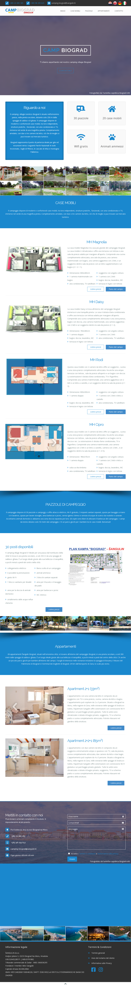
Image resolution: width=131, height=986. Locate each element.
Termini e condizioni (87, 853)
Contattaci (65, 70)
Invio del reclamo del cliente (102, 958)
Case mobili (75, 11)
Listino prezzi (95, 289)
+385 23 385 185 (16, 3)
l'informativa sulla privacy (108, 853)
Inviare (72, 859)
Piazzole (89, 11)
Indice (62, 11)
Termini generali (98, 953)
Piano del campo (116, 289)
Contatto (119, 11)
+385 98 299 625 (37, 3)
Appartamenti (104, 11)
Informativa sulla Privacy (101, 963)
